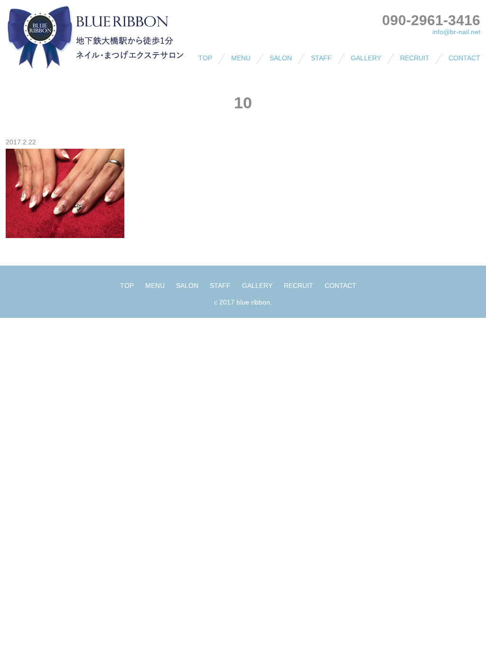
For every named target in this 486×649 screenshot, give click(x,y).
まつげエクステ (240, 94)
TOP (205, 58)
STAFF (321, 58)
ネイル (227, 77)
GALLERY (366, 58)
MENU (241, 58)
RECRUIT (415, 58)
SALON (281, 58)
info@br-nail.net (456, 32)
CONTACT (464, 58)
